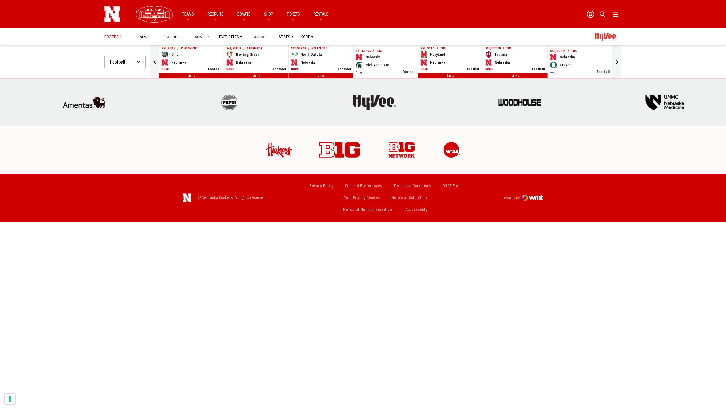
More (305, 36)
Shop (268, 14)
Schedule (172, 36)
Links (191, 75)
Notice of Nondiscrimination (367, 209)
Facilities (229, 36)
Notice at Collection (409, 197)
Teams (188, 14)
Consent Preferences (363, 185)
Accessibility (416, 209)
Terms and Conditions (412, 185)
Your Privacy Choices (362, 197)
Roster (202, 36)
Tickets (293, 14)
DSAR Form (451, 185)
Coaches (260, 36)
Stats (284, 36)
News (145, 36)
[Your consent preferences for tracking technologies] (10, 399)
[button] (154, 61)
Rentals (321, 14)
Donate (243, 14)
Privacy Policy (321, 185)
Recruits (216, 14)
